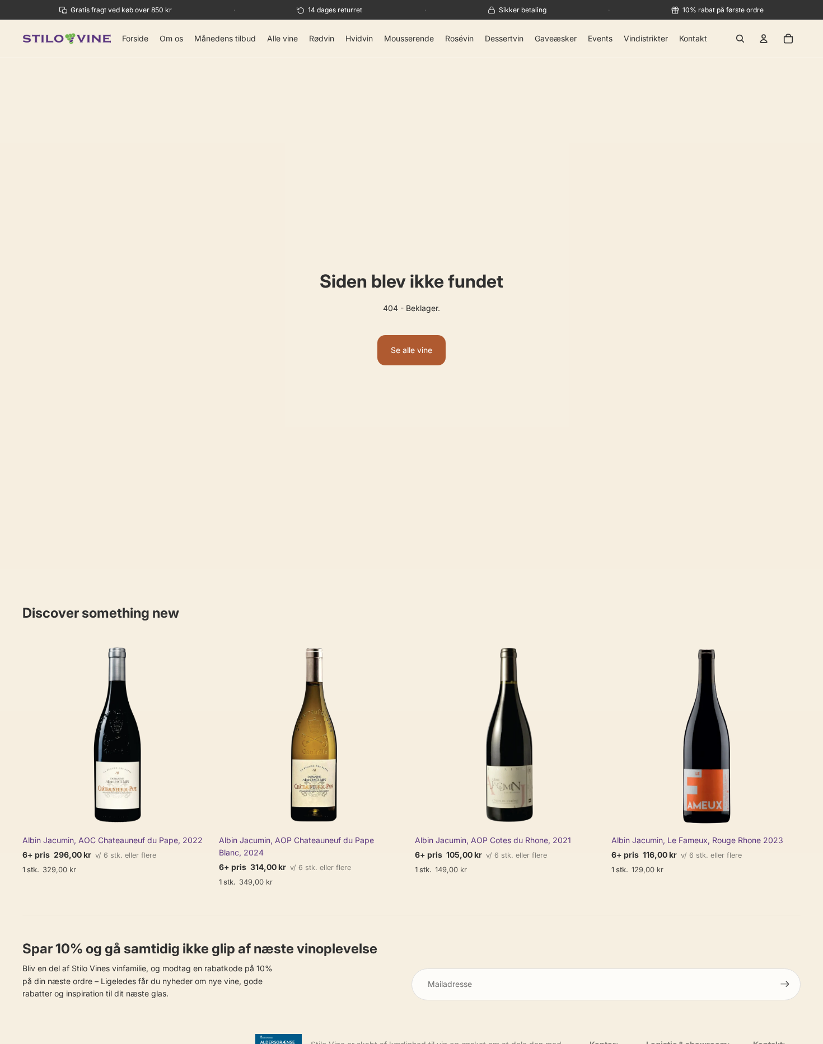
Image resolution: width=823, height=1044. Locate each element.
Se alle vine (411, 350)
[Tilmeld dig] (785, 984)
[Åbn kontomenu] (763, 38)
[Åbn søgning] (740, 38)
